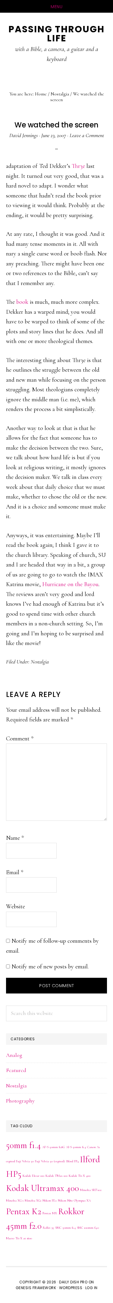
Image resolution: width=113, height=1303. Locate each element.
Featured (16, 1070)
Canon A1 (93, 1147)
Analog (14, 1055)
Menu (56, 7)
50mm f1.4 (23, 1145)
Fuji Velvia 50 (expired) (50, 1161)
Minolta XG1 (33, 1200)
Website (15, 906)
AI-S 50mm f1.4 (76, 1147)
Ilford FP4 (72, 1161)
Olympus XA (82, 1200)
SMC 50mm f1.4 (65, 1228)
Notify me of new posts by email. (50, 966)
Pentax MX (49, 1213)
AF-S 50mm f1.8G (53, 1147)
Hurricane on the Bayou (70, 584)
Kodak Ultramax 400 (42, 1188)
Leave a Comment (87, 135)
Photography (20, 1100)
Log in (91, 1287)
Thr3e (78, 166)
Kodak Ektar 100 (33, 1176)
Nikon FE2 (49, 1200)
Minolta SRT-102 (91, 1190)
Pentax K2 (23, 1211)
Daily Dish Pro (73, 1282)
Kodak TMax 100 (56, 1176)
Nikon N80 (65, 1200)
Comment (19, 738)
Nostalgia (40, 661)
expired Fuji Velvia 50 (20, 1161)
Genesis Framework (36, 1287)
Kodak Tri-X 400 (79, 1176)
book (22, 302)
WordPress (71, 1287)
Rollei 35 (48, 1228)
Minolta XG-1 (15, 1200)
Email (14, 872)
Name (15, 838)
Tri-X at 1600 (23, 1238)
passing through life (56, 34)
